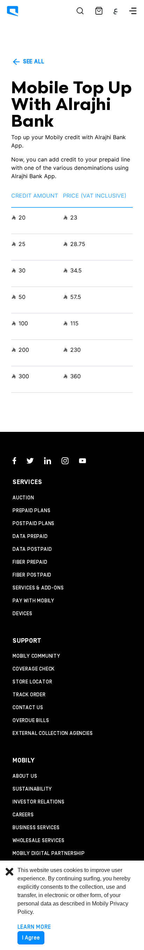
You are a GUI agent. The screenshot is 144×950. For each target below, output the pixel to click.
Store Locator (32, 682)
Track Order (29, 695)
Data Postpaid (32, 549)
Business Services (36, 828)
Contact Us (28, 708)
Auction (23, 498)
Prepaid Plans (31, 511)
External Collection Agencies (53, 733)
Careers (23, 815)
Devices (23, 614)
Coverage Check (34, 669)
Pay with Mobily (34, 601)
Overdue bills (31, 720)
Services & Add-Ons (38, 588)
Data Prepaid (30, 536)
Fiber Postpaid (32, 575)
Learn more (34, 927)
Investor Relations (38, 802)
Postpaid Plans (34, 524)
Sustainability (32, 789)
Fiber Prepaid (30, 562)
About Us (25, 776)
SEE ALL (32, 61)
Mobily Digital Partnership (49, 853)
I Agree (31, 938)
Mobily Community (36, 656)
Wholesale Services (38, 841)
